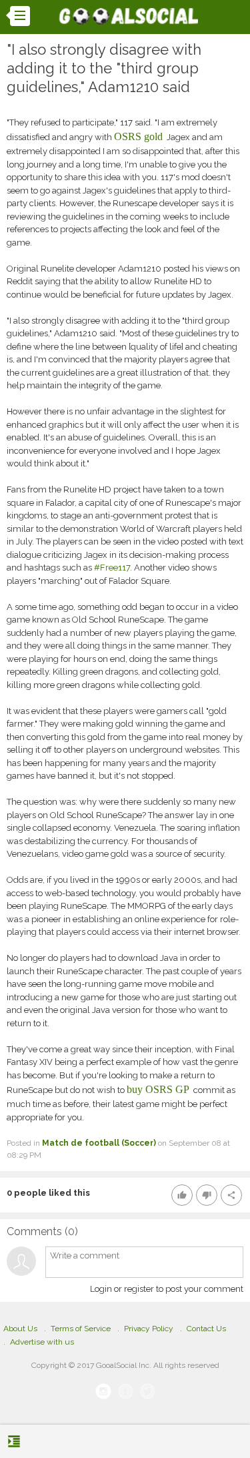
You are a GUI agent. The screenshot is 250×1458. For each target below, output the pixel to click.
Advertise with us (42, 1342)
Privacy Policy (148, 1328)
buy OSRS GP (158, 1089)
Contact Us (206, 1328)
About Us (20, 1328)
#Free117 (111, 568)
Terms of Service (81, 1328)
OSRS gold (138, 136)
